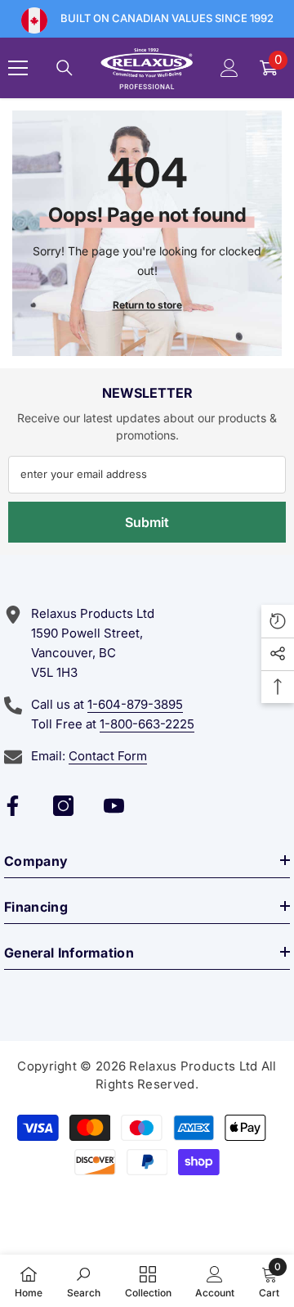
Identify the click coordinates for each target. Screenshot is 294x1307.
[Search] (64, 68)
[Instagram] (63, 805)
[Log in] (229, 68)
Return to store (147, 304)
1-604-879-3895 (135, 704)
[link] (83, 1281)
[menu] (18, 68)
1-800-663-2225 (147, 724)
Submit (147, 522)
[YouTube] (114, 805)
